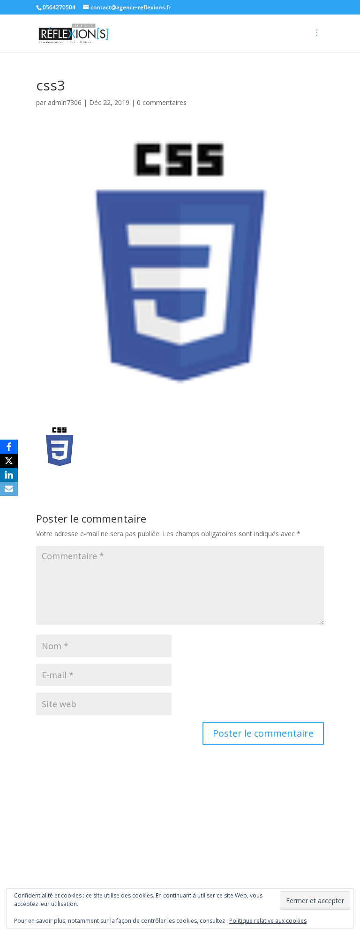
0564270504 (59, 7)
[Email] (9, 489)
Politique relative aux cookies (268, 921)
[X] (9, 461)
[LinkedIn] (9, 475)
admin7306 (65, 102)
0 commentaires (162, 102)
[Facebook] (9, 447)
